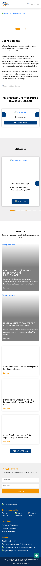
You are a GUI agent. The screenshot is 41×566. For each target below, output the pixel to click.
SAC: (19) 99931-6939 (24, 544)
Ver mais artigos (20, 451)
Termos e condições (9, 528)
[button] (12, 29)
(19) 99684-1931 (10, 541)
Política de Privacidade (10, 525)
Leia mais (6, 288)
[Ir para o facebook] (7, 514)
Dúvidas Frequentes (9, 531)
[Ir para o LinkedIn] (33, 514)
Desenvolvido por (20, 563)
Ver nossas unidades (21, 551)
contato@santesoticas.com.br (24, 547)
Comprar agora (22, 122)
